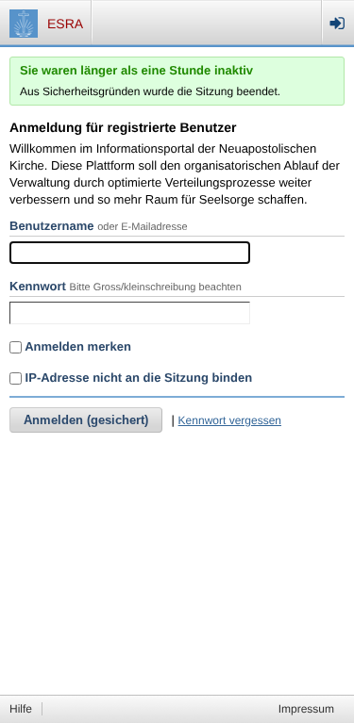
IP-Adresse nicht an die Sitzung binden (137, 377)
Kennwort (37, 286)
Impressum (306, 708)
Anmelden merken (76, 346)
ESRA (65, 23)
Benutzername (51, 226)
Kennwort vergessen (229, 420)
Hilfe (20, 708)
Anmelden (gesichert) (86, 420)
